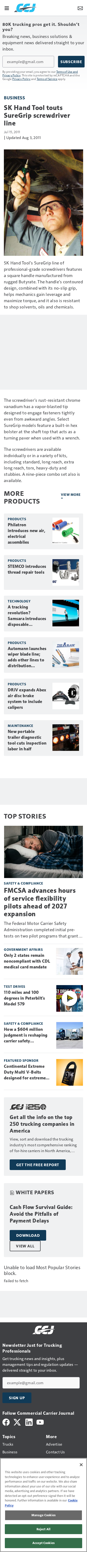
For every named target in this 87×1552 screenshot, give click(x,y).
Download (28, 1235)
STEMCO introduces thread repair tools (27, 569)
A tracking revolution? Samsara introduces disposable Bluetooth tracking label (27, 616)
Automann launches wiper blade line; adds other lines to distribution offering (27, 657)
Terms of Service (47, 79)
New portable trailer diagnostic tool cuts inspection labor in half (27, 740)
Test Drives (14, 986)
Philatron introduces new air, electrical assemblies (26, 533)
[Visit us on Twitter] (18, 1421)
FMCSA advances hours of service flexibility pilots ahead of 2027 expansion (40, 902)
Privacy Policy (21, 79)
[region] (43, 1505)
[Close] (81, 1464)
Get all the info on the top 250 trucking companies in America (42, 1124)
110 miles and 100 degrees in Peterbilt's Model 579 (24, 998)
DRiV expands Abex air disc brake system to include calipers (27, 698)
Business (14, 97)
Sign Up (17, 1397)
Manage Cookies (43, 1515)
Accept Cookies (43, 1543)
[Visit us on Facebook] (6, 1421)
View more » (71, 496)
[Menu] (7, 8)
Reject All (43, 1529)
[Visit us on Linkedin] (29, 1421)
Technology (19, 601)
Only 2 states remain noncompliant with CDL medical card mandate (27, 961)
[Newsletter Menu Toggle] (80, 8)
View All (25, 1246)
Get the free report (37, 1164)
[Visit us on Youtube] (40, 1421)
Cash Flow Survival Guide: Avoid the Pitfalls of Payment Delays (41, 1214)
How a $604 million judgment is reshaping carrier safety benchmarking (25, 1035)
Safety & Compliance (23, 883)
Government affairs (23, 949)
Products (17, 519)
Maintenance (20, 726)
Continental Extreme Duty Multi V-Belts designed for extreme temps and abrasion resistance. (25, 1072)
